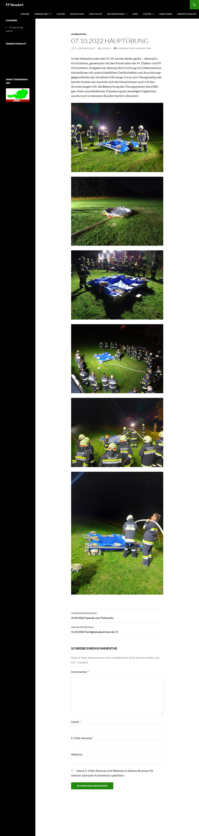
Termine (24, 14)
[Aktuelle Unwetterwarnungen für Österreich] (18, 94)
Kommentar (80, 672)
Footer (147, 14)
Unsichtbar (165, 14)
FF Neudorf (14, 5)
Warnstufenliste (186, 14)
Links (135, 14)
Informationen (115, 14)
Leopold (105, 48)
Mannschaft (41, 14)
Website (76, 754)
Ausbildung (78, 34)
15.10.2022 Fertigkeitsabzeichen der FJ (94, 629)
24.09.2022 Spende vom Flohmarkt (92, 615)
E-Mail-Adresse (82, 738)
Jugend (61, 14)
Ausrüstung (77, 14)
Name (76, 721)
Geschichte (95, 14)
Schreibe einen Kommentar (134, 48)
